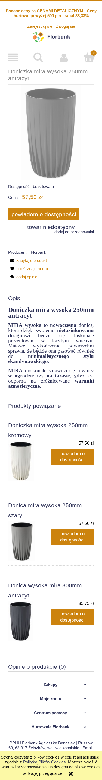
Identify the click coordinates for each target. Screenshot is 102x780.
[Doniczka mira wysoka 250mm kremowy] (29, 460)
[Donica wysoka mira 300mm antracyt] (29, 621)
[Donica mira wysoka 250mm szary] (29, 541)
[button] (13, 57)
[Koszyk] (89, 57)
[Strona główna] (51, 36)
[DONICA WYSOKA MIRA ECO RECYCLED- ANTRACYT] (50, 132)
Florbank (38, 252)
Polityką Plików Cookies (44, 762)
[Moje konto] (64, 57)
